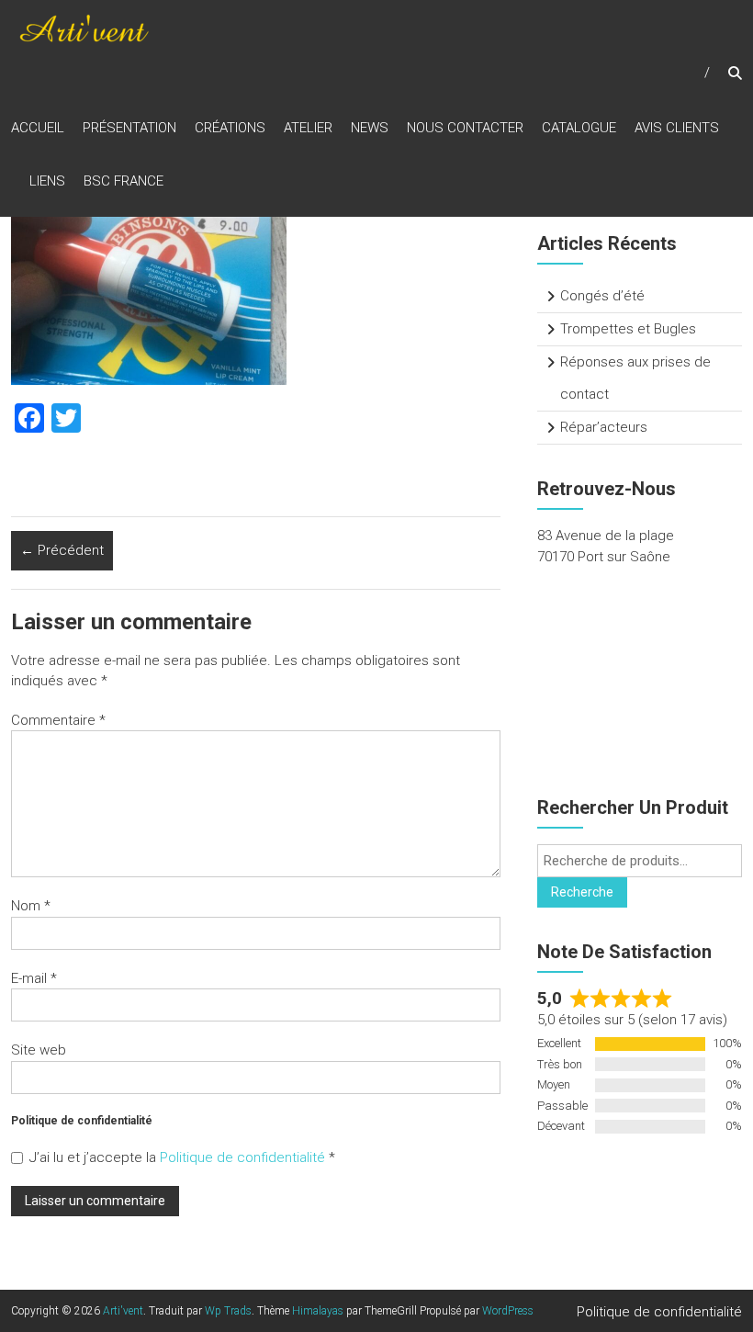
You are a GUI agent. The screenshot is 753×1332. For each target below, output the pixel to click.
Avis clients (677, 127)
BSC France (123, 181)
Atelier (308, 127)
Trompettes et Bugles (628, 329)
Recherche (582, 892)
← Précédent (62, 550)
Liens (47, 181)
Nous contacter (465, 127)
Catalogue (579, 127)
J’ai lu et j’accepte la (182, 1157)
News (369, 127)
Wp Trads (228, 1310)
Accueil (37, 127)
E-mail (34, 978)
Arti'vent (123, 1310)
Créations (230, 127)
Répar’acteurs (603, 427)
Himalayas (317, 1310)
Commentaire (58, 720)
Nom (31, 905)
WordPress (508, 1310)
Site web (38, 1050)
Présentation (129, 127)
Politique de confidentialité (244, 1157)
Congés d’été (602, 296)
